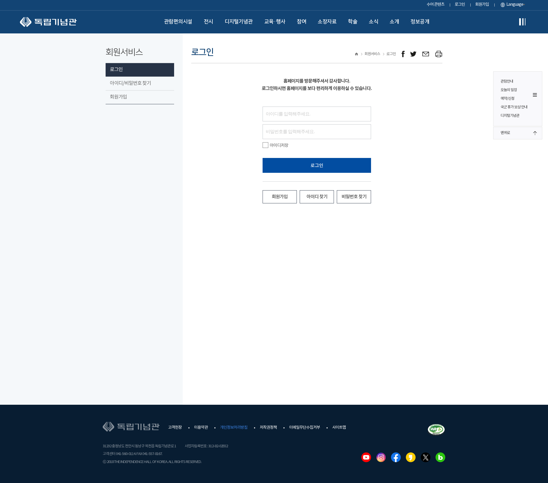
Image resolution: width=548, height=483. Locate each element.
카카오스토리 (411, 457)
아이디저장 (279, 145)
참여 (301, 22)
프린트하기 (438, 54)
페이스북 (396, 457)
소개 (394, 22)
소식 (373, 22)
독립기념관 (48, 22)
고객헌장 (175, 427)
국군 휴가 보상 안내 (514, 107)
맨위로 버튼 (535, 133)
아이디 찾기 (317, 196)
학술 (352, 22)
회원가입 (482, 4)
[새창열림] (403, 54)
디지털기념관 (239, 22)
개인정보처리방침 (233, 427)
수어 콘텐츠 (435, 4)
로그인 (460, 4)
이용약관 (201, 427)
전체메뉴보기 (522, 22)
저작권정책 (268, 427)
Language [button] (514, 4)
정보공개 (419, 22)
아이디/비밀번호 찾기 (130, 83)
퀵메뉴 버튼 (535, 95)
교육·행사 (275, 22)
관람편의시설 (178, 22)
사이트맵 (339, 427)
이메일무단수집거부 (304, 427)
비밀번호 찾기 (354, 196)
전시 (208, 22)
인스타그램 (381, 457)
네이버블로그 (440, 457)
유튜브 (366, 457)
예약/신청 (507, 99)
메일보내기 (426, 54)
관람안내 (507, 81)
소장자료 (327, 22)
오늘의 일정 (509, 90)
